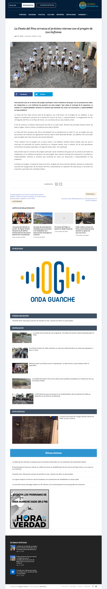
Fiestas (34, 36)
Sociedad (32, 15)
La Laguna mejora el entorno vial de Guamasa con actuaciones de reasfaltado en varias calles (45, 479)
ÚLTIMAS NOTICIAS (47, 5)
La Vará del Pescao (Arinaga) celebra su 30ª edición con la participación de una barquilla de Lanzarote (48, 484)
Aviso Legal (72, 586)
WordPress (43, 586)
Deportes (60, 15)
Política (41, 15)
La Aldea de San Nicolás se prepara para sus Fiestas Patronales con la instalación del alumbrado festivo (49, 462)
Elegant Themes (23, 586)
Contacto (80, 586)
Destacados (71, 15)
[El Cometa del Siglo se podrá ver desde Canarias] (64, 218)
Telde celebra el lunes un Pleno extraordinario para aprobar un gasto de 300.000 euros (85, 230)
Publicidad (87, 586)
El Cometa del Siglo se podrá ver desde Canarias (64, 228)
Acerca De (65, 586)
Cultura (50, 15)
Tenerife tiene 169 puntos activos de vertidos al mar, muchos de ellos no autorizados (42, 321)
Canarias (82, 15)
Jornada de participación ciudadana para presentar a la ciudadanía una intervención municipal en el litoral (42, 231)
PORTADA (22, 15)
